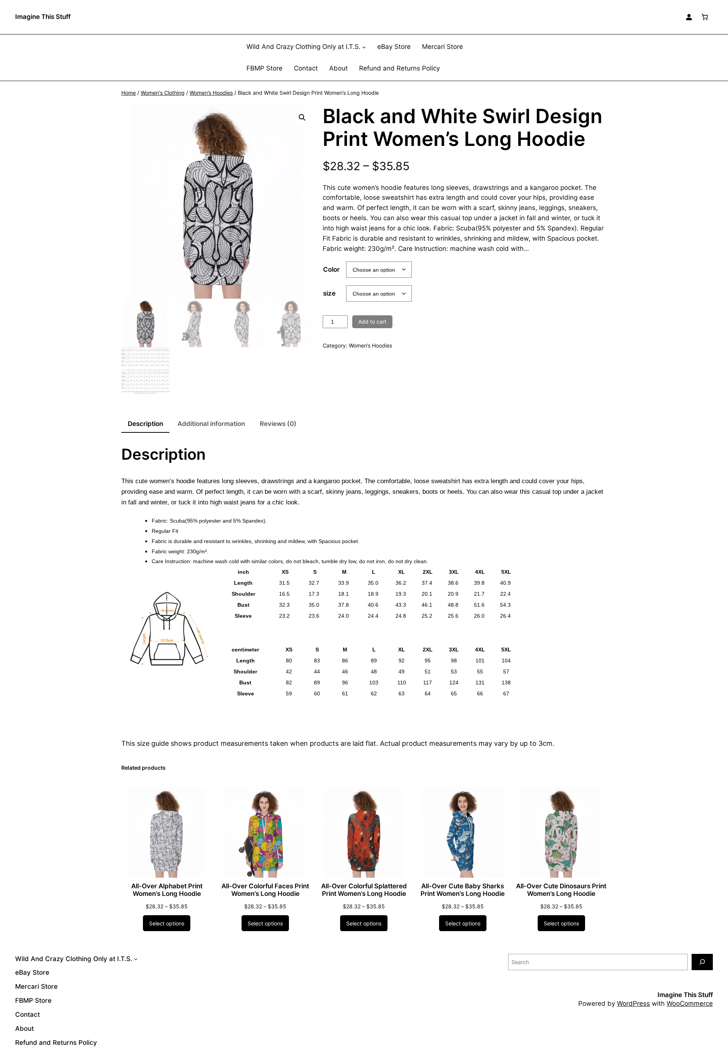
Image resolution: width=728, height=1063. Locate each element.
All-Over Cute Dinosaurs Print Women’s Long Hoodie (561, 889)
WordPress (633, 1003)
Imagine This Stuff (43, 16)
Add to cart (372, 321)
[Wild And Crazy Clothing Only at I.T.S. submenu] (364, 47)
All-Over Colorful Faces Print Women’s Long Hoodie (265, 889)
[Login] (689, 17)
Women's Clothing (163, 92)
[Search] (702, 962)
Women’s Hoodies (211, 92)
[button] (302, 117)
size (329, 293)
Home (128, 92)
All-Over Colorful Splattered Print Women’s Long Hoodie (364, 889)
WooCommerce (690, 1003)
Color (331, 269)
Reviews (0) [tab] (278, 423)
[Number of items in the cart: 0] (705, 17)
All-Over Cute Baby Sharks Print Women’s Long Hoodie (462, 889)
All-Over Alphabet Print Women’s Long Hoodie (166, 889)
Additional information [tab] (211, 423)
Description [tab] (145, 423)
